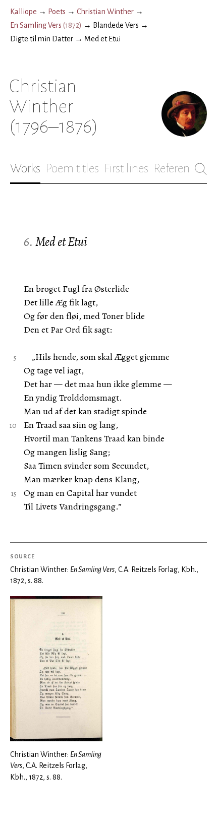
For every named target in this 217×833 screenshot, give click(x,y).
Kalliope (23, 12)
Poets (57, 12)
